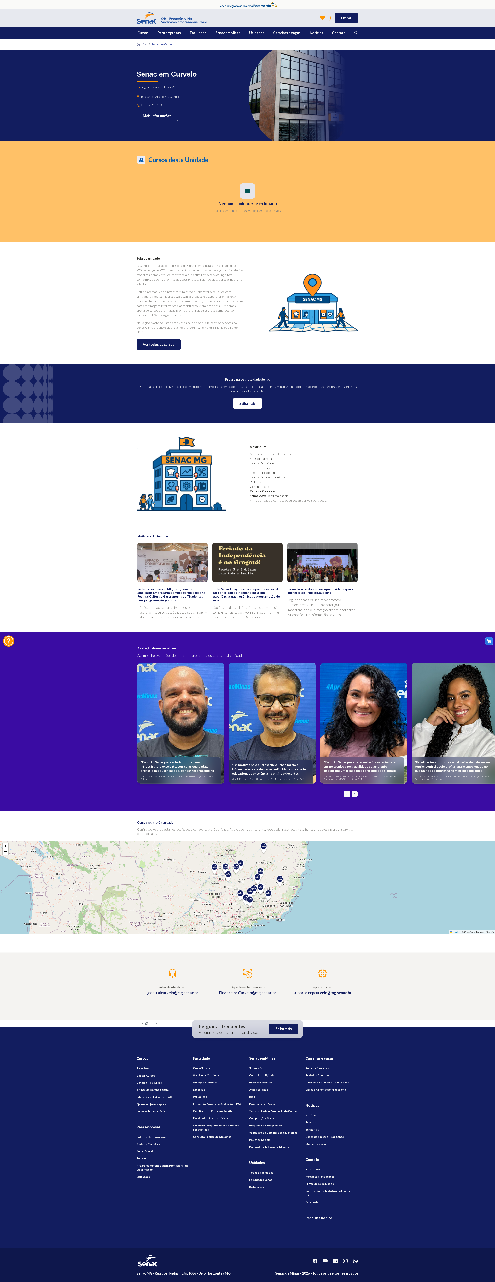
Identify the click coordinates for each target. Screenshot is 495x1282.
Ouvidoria (312, 1202)
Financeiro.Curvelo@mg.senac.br (247, 992)
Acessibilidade (258, 1089)
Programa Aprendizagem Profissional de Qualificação (162, 1167)
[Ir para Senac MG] (172, 18)
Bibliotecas (256, 1186)
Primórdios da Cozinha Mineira (269, 1147)
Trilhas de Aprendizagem (153, 1089)
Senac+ (141, 1158)
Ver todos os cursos (158, 344)
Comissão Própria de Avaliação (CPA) (217, 1104)
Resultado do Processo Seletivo (213, 1111)
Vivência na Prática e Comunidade (327, 1082)
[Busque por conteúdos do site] (356, 32)
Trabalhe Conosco (317, 1075)
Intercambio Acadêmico (152, 1111)
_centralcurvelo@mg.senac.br (172, 992)
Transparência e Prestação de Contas (273, 1111)
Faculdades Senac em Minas (211, 1118)
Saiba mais (247, 403)
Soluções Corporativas (151, 1136)
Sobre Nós (256, 1068)
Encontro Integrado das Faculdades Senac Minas (216, 1127)
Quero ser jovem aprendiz (153, 1104)
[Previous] (347, 794)
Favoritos (143, 1068)
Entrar (346, 18)
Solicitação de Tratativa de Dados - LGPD (329, 1193)
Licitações (143, 1176)
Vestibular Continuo (206, 1075)
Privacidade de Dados (320, 1183)
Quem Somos (201, 1068)
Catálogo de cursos (149, 1082)
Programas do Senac (262, 1104)
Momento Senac (316, 1143)
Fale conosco (314, 1169)
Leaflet (456, 932)
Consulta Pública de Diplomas (212, 1136)
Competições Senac (262, 1118)
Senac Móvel (145, 1151)
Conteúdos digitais (261, 1075)
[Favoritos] (322, 18)
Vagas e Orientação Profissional (326, 1089)
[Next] (355, 794)
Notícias (311, 1115)
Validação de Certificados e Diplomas (273, 1132)
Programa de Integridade (265, 1125)
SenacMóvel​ (258, 496)
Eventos (311, 1122)
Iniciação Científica (205, 1082)
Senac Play (312, 1129)
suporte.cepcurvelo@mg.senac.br (323, 992)
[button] (151, 33)
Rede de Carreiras (263, 491)
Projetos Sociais (259, 1139)
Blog (252, 1096)
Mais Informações (157, 116)
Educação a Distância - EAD (154, 1097)
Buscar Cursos (146, 1075)
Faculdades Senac (260, 1179)
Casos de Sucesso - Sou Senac (325, 1136)
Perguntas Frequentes (320, 1176)
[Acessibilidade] (330, 18)
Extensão (199, 1089)
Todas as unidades (261, 1172)
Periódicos (200, 1096)
